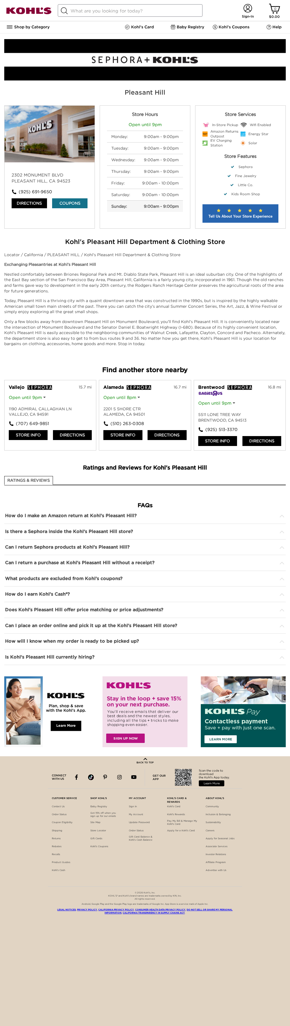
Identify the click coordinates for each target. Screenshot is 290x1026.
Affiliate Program (216, 862)
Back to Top (145, 762)
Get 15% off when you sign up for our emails (103, 814)
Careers (210, 830)
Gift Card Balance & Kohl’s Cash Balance (140, 838)
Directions (29, 203)
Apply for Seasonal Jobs (220, 838)
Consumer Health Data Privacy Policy (160, 909)
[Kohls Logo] (29, 13)
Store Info (28, 435)
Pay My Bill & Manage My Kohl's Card (182, 822)
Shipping (57, 830)
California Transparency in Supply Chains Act (154, 913)
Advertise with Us (216, 870)
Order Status (59, 814)
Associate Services (216, 846)
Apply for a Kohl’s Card (181, 830)
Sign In (133, 806)
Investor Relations (216, 854)
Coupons (69, 203)
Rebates (56, 846)
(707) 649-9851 (32, 423)
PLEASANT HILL (64, 254)
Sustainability (213, 822)
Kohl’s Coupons (99, 846)
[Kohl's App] (46, 711)
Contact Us (58, 806)
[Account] (248, 9)
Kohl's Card (173, 806)
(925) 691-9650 (34, 191)
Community (212, 806)
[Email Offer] (145, 711)
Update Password (139, 822)
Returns (56, 838)
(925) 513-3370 (221, 429)
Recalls (56, 854)
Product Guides (61, 862)
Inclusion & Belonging (218, 814)
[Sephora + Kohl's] (145, 79)
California (34, 254)
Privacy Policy (87, 909)
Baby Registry (98, 806)
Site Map (95, 822)
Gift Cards (96, 838)
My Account (136, 814)
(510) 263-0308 (127, 423)
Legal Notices (66, 909)
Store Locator (98, 830)
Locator (12, 254)
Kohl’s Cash (58, 870)
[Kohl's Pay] (243, 711)
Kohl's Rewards (176, 814)
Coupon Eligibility (62, 822)
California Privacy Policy (116, 909)
